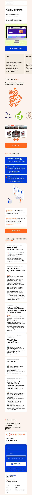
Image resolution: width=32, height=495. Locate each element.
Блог (7, 492)
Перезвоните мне (10, 480)
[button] (16, 145)
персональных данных (21, 470)
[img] (11, 476)
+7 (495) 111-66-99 (15, 434)
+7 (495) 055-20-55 (11, 440)
